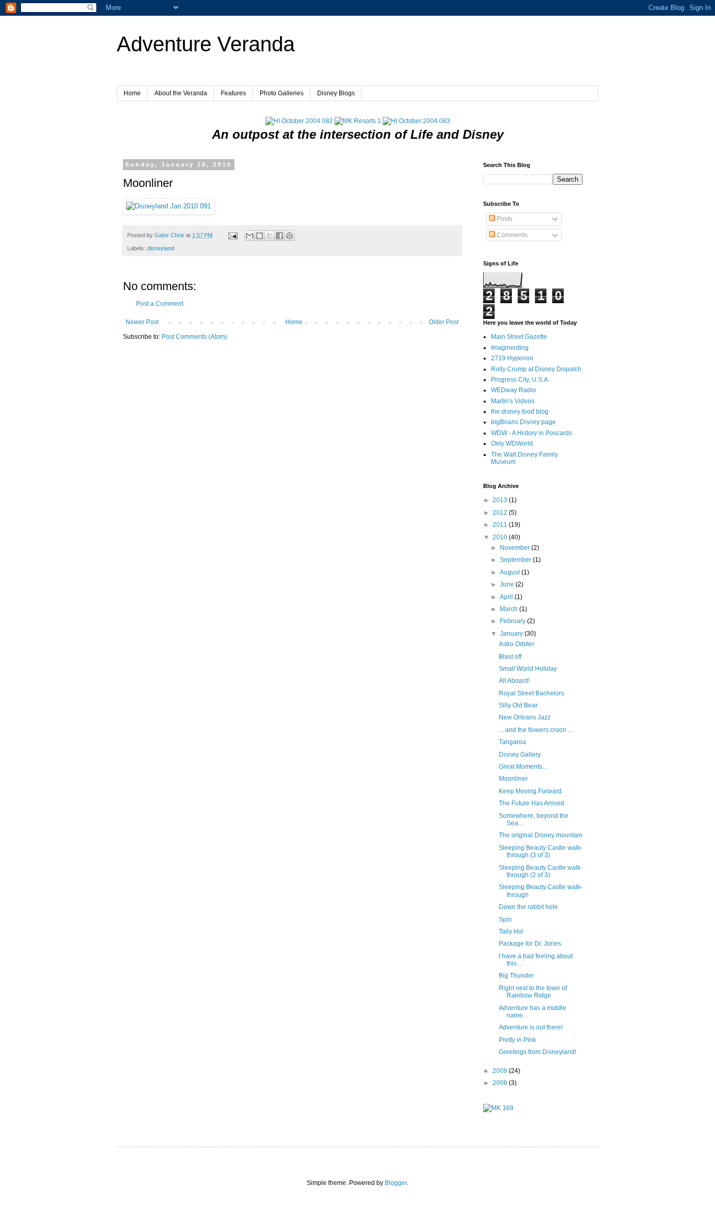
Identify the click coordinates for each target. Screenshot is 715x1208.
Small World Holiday (528, 668)
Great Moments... (523, 766)
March (509, 609)
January (512, 633)
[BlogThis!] (259, 235)
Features (233, 93)
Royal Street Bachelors (531, 693)
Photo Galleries (282, 93)
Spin (505, 919)
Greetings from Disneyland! (537, 1052)
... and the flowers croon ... (536, 730)
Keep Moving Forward (530, 791)
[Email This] (249, 235)
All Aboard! (514, 680)
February (513, 621)
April (507, 597)
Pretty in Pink (517, 1040)
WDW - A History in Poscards (531, 433)
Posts (503, 219)
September (516, 559)
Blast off (510, 656)
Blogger (396, 1183)
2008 (501, 1083)
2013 (501, 500)
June (508, 584)
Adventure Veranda (206, 44)
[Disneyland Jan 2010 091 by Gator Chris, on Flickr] (168, 206)
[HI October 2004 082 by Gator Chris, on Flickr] (299, 121)
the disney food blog (520, 411)
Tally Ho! (511, 931)
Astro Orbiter (516, 644)
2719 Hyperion (512, 358)
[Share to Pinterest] (289, 235)
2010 (501, 537)
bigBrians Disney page (523, 422)
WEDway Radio (513, 390)
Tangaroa (512, 742)
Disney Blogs (336, 93)
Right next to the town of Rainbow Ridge (533, 991)
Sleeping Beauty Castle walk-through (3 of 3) (541, 851)
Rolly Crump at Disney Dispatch (536, 369)
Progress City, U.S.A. (520, 379)
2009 (501, 1070)
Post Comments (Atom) (194, 336)
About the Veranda (180, 93)
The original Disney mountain (541, 835)
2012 (501, 512)
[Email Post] (232, 235)
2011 (501, 524)
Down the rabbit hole (528, 907)
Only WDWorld (512, 443)
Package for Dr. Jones (530, 943)
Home (132, 93)
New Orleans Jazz (525, 717)
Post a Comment (159, 303)
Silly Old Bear (518, 705)
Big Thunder (516, 975)
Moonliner (513, 778)
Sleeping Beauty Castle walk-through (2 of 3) (541, 871)
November (515, 547)
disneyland (160, 248)
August (510, 572)
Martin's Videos (512, 401)
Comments (511, 235)
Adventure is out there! (531, 1027)
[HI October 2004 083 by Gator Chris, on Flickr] (416, 121)
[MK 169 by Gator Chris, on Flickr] (498, 1108)
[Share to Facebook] (279, 235)
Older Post (444, 322)
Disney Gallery (520, 754)
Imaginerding (510, 347)
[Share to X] (269, 235)
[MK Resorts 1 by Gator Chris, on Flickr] (357, 121)
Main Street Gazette (519, 336)
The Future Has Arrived (531, 803)
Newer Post (142, 322)
